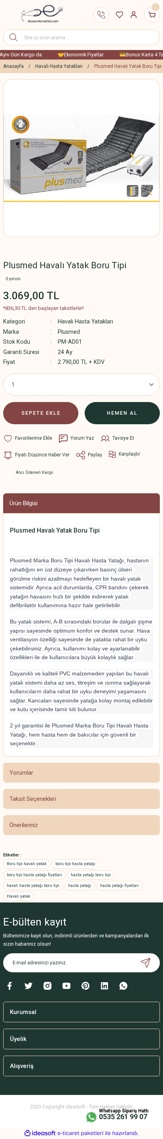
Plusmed (69, 332)
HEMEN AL (122, 413)
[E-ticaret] (80, 1133)
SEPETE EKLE (41, 413)
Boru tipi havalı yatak (27, 864)
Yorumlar (21, 772)
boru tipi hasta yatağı (75, 864)
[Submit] (145, 962)
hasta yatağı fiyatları (119, 885)
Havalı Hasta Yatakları (85, 321)
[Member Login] (134, 15)
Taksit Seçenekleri (32, 798)
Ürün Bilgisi (23, 503)
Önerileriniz (23, 825)
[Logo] (38, 14)
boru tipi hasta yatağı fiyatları (34, 875)
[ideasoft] (40, 1133)
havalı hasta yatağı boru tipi (33, 885)
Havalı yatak (18, 896)
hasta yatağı (79, 885)
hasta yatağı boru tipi (91, 875)
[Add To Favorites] (27, 438)
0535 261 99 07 (123, 1116)
